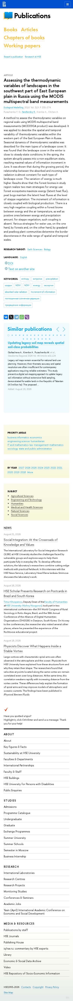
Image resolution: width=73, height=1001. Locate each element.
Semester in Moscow (16, 850)
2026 (27, 467)
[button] (8, 335)
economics (36, 437)
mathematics (56, 444)
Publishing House (14, 942)
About (9, 734)
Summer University (15, 838)
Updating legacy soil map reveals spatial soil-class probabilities (36, 345)
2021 (59, 467)
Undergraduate (13, 819)
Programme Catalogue (17, 813)
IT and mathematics (17, 444)
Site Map (8, 992)
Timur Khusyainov (13, 601)
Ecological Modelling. (14, 107)
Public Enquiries (13, 790)
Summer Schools (13, 844)
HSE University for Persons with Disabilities (29, 784)
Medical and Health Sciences (27, 507)
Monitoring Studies (15, 891)
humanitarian (38, 441)
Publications (32, 15)
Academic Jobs (12, 904)
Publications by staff (16, 930)
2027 (21, 467)
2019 (16, 472)
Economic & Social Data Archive (22, 961)
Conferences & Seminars (18, 897)
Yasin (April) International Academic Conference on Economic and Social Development (34, 911)
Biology (47, 249)
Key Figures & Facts (15, 747)
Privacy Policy (52, 987)
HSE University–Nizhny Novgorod (24, 605)
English (23, 257)
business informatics (18, 437)
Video (7, 967)
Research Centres (14, 879)
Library (7, 954)
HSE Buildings (11, 778)
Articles (29, 29)
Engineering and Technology (26, 499)
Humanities (17, 503)
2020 (10, 472)
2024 (40, 467)
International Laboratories (19, 873)
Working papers (22, 45)
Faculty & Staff (13, 771)
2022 (53, 467)
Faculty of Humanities (55, 601)
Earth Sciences (35, 249)
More (30, 472)
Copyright (38, 987)
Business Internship (15, 856)
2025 (34, 467)
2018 (23, 472)
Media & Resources (19, 923)
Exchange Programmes (17, 831)
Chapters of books (24, 37)
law (31, 444)
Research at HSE (33, 56)
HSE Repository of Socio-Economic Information (32, 973)
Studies (10, 800)
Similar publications (29, 329)
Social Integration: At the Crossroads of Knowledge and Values (31, 542)
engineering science (18, 441)
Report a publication (13, 56)
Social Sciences (19, 514)
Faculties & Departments (18, 759)
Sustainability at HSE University (22, 753)
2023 (47, 467)
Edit (67, 997)
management (41, 444)
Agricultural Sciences (22, 496)
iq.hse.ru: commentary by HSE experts (26, 948)
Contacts (26, 987)
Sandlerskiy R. (29, 111)
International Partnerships (19, 765)
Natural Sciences (20, 511)
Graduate (9, 825)
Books (10, 29)
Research (11, 866)
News (8, 528)
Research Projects (14, 885)
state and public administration (35, 448)
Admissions (10, 806)
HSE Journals (11, 936)
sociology (12, 448)
